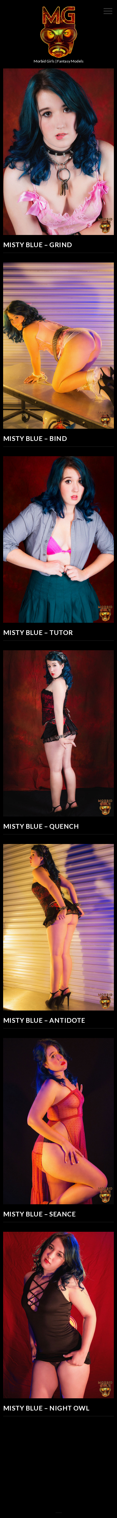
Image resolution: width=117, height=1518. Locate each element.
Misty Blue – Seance (39, 1214)
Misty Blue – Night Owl (46, 1408)
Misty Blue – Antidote (44, 1020)
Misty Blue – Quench (41, 826)
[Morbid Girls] (58, 32)
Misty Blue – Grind (37, 244)
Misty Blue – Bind (35, 438)
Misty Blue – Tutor (38, 632)
